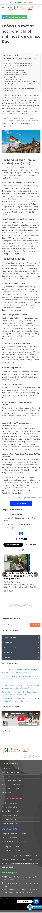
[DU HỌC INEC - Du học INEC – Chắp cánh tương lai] (21, 8)
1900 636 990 (16, 2)
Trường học (21, 642)
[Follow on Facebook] (23, 756)
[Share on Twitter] (19, 605)
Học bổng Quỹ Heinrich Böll (14, 70)
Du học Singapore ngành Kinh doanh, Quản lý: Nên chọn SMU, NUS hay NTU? (20, 693)
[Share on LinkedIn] (30, 605)
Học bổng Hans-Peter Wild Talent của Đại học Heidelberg (21, 89)
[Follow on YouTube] (38, 756)
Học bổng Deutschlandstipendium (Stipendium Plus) (21, 85)
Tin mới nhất (31, 545)
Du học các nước (21, 637)
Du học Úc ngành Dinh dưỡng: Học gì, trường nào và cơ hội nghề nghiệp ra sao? (20, 687)
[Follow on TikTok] (31, 756)
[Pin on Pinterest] (26, 605)
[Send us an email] (35, 756)
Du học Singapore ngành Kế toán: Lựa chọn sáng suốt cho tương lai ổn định (19, 671)
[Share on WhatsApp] (11, 605)
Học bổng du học (21, 647)
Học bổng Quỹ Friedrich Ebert (15, 72)
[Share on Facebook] (15, 605)
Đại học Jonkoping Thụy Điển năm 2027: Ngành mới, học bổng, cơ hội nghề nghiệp (21, 700)
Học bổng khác (10, 77)
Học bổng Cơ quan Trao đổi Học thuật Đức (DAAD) (20, 60)
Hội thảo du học (21, 652)
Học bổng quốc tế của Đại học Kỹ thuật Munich (21, 81)
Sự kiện (21, 550)
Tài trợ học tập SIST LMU (13, 79)
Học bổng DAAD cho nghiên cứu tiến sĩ (18, 65)
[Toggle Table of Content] (36, 55)
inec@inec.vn (14, 528)
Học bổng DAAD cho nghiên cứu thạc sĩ (18, 63)
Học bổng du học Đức (17, 17)
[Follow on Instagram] (27, 756)
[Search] (38, 8)
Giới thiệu (21, 657)
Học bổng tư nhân (11, 68)
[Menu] (3, 8)
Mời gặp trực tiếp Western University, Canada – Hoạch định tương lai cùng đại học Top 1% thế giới (20, 679)
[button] (36, 902)
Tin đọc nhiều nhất (13, 545)
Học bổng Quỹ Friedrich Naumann (16, 74)
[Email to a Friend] (23, 605)
